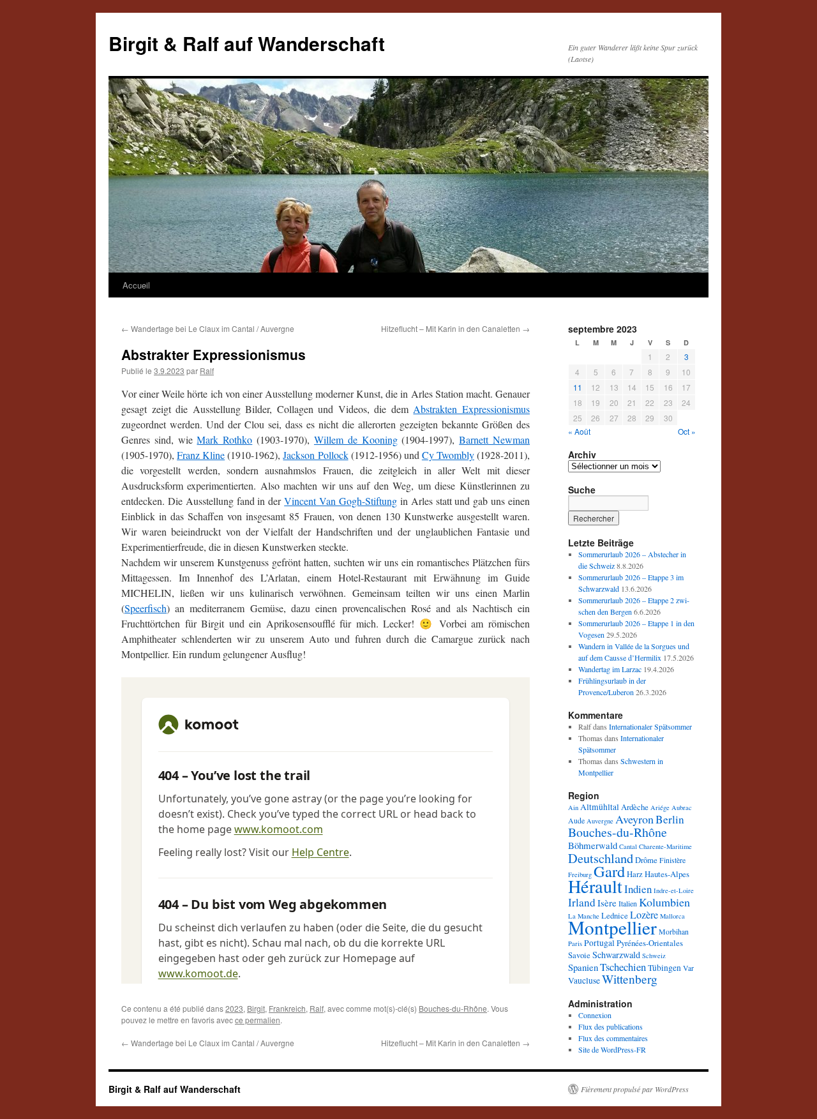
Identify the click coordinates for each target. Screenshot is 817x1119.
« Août (579, 431)
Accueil (136, 285)
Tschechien (623, 966)
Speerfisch (145, 608)
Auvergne (600, 820)
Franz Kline (201, 455)
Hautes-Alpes (667, 874)
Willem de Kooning (356, 439)
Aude (576, 820)
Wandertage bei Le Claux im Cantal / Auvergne (207, 328)
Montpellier (612, 927)
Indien (638, 889)
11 (577, 387)
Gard (609, 871)
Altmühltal (599, 807)
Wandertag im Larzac (609, 669)
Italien (627, 903)
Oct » (687, 431)
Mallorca (672, 916)
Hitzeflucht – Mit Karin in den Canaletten (455, 328)
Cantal (628, 846)
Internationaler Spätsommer (650, 726)
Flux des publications (610, 1026)
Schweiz (654, 955)
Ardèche (634, 807)
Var (688, 968)
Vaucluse (584, 980)
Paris (575, 943)
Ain (573, 807)
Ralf (207, 370)
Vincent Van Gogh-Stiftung (340, 500)
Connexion (594, 1015)
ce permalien (257, 1019)
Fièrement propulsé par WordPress (635, 1089)
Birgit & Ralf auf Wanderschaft (247, 43)
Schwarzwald (616, 955)
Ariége (660, 807)
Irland (582, 902)
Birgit (256, 1008)
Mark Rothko (224, 439)
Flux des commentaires (613, 1038)
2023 (234, 1008)
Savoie (579, 955)
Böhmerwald (592, 845)
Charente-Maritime (665, 846)
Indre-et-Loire (674, 890)
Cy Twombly (448, 455)
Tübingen (664, 967)
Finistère (672, 860)
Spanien (583, 967)
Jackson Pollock (315, 455)
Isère (607, 902)
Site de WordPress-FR (612, 1049)
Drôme (646, 860)
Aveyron (634, 819)
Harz (635, 874)
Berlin (670, 819)
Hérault (595, 886)
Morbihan (674, 931)
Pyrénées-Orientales (650, 943)
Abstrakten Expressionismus (471, 409)
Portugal (599, 943)
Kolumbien (664, 902)
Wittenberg (629, 979)
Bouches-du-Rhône (453, 1008)
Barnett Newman (494, 439)
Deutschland (600, 858)
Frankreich (287, 1008)
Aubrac (681, 807)
